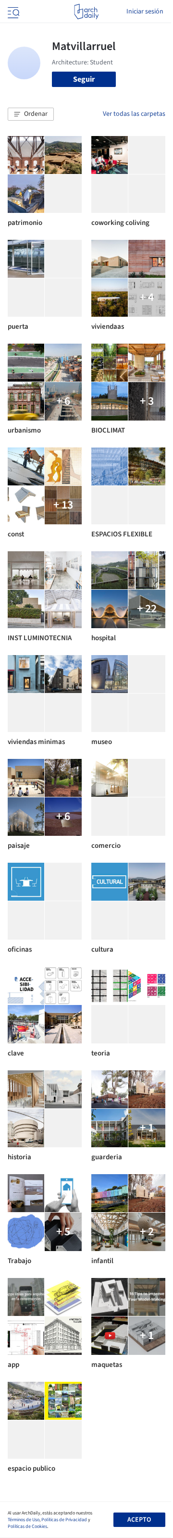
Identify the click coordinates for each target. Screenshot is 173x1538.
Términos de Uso (23, 1519)
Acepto (139, 1520)
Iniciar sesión (144, 11)
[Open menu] (12, 11)
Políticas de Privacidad (64, 1519)
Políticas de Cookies (27, 1526)
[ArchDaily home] (86, 11)
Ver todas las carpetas (134, 114)
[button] (31, 114)
